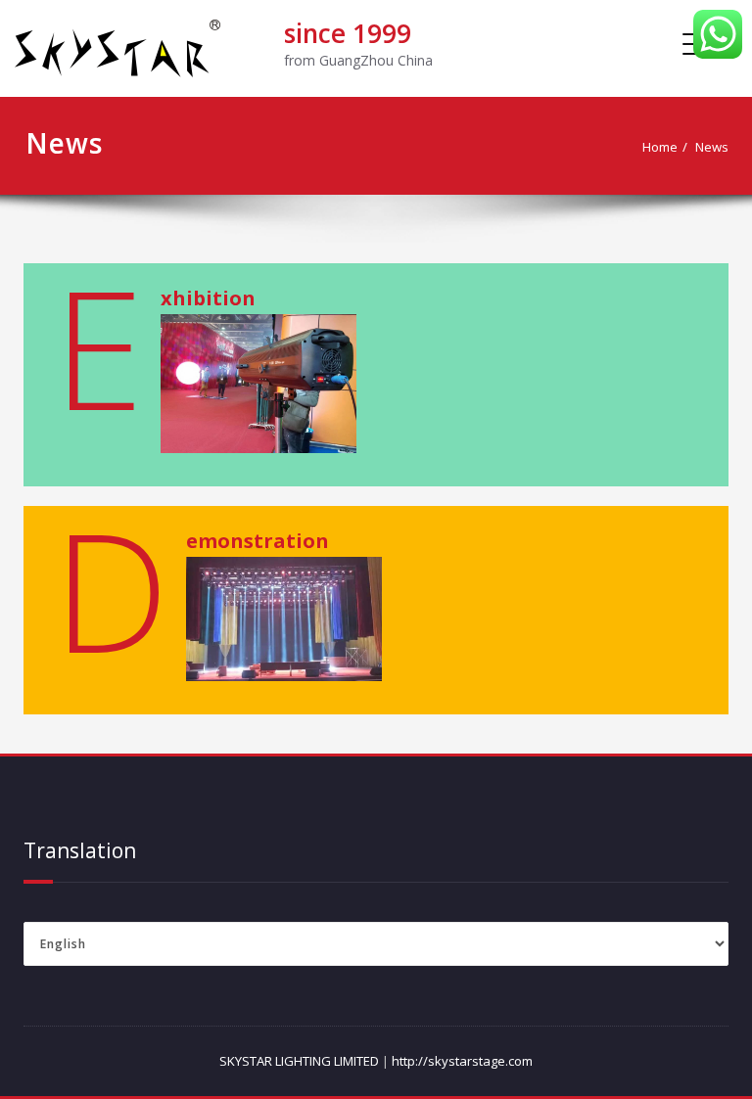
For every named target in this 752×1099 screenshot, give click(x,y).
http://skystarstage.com (462, 1061)
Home (660, 147)
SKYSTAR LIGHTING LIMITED (299, 1061)
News (711, 147)
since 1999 (347, 33)
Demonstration (257, 540)
